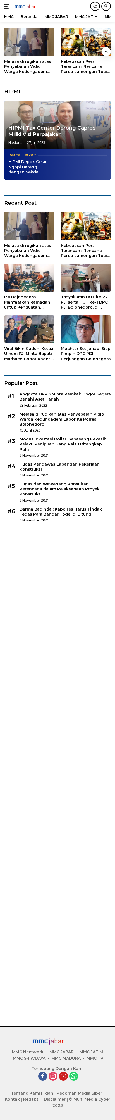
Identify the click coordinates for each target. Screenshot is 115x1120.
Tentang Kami (25, 1093)
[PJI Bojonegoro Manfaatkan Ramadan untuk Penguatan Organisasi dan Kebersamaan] (29, 278)
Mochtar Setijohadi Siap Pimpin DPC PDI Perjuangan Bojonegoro (86, 353)
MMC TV (95, 1058)
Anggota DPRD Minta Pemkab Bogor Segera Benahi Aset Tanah (65, 397)
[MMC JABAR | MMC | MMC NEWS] (30, 6)
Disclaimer (55, 1099)
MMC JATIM (91, 1051)
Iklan (48, 1093)
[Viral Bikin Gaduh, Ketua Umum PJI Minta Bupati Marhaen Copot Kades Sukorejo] (29, 329)
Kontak (12, 1099)
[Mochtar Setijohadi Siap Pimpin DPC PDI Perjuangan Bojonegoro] (86, 329)
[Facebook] (42, 1076)
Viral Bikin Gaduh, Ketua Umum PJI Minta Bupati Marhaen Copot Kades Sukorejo (28, 353)
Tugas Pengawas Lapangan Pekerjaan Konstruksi (60, 467)
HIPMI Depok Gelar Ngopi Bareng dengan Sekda (27, 166)
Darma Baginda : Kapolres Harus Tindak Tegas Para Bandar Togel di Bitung (61, 512)
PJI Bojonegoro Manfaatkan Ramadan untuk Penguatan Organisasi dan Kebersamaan (27, 302)
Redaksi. (31, 1099)
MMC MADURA (66, 1058)
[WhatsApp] (73, 1076)
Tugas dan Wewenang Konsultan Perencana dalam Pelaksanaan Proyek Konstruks (60, 489)
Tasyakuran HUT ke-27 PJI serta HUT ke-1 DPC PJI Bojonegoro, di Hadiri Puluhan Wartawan (84, 302)
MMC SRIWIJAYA (29, 1058)
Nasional (15, 142)
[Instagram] (53, 1076)
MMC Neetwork (28, 1051)
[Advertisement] (57, 772)
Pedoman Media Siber (79, 1093)
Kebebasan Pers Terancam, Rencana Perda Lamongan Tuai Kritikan (84, 66)
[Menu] (8, 6)
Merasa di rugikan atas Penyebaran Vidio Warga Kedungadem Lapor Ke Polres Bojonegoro (27, 66)
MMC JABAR (61, 1051)
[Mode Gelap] (95, 6)
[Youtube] (63, 1076)
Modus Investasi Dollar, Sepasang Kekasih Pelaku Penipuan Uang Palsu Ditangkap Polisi (63, 444)
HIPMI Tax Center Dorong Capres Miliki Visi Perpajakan (51, 131)
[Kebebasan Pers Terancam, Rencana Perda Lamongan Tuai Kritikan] (86, 42)
